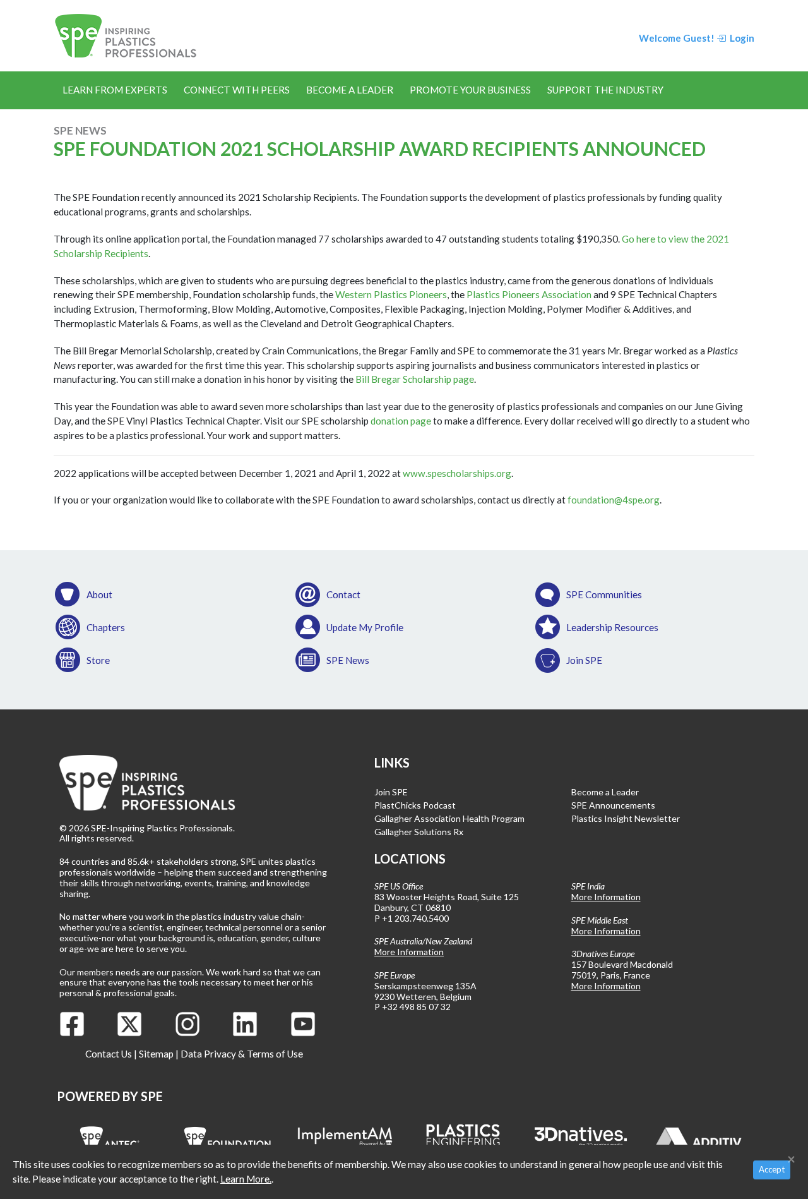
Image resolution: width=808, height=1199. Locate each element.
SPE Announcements (613, 805)
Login (741, 38)
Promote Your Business (470, 89)
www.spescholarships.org (457, 473)
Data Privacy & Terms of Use (242, 1053)
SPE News (347, 660)
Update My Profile (364, 627)
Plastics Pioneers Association (528, 294)
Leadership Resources (612, 627)
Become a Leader (349, 89)
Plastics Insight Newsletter (625, 818)
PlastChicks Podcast (415, 805)
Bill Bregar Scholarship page (414, 379)
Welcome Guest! (677, 38)
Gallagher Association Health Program (449, 818)
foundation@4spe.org (613, 499)
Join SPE (584, 660)
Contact (343, 594)
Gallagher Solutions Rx (418, 831)
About (99, 594)
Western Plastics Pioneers (391, 294)
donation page (401, 420)
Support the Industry (605, 89)
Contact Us (108, 1053)
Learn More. (245, 1178)
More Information (409, 951)
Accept (772, 1169)
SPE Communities (604, 594)
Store (98, 660)
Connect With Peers (237, 89)
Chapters (105, 627)
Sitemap (156, 1053)
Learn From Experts (114, 89)
